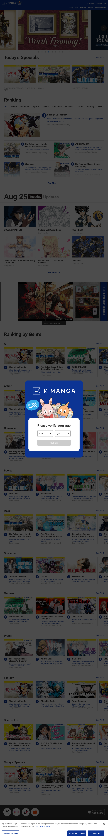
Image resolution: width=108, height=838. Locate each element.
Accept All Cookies (77, 833)
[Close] (104, 824)
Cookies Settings (11, 833)
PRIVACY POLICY (43, 826)
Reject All (96, 833)
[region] (54, 829)
